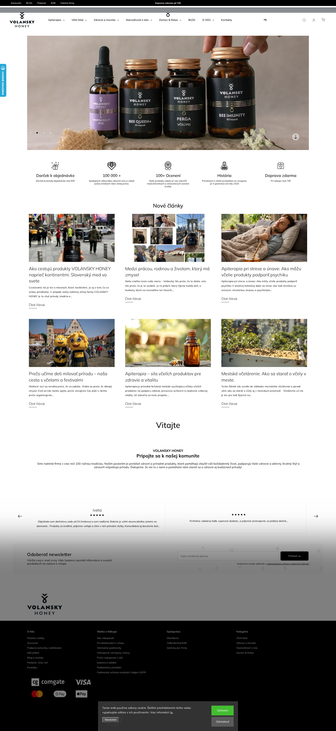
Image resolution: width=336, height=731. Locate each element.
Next (316, 402)
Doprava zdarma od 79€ (168, 3)
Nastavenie (110, 719)
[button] (35, 35)
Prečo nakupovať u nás (110, 543)
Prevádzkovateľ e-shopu (110, 528)
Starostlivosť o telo (246, 533)
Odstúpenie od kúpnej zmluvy (113, 538)
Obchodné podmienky (109, 533)
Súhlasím (222, 710)
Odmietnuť (222, 721)
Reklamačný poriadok (109, 553)
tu (171, 712)
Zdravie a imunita (246, 528)
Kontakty (32, 553)
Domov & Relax (245, 538)
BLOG (29, 3)
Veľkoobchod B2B (177, 528)
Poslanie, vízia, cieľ (37, 548)
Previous (20, 402)
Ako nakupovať (105, 523)
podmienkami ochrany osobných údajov (288, 449)
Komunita (16, 3)
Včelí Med (241, 523)
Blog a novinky (35, 543)
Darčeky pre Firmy (177, 533)
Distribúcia (172, 523)
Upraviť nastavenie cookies (168, 602)
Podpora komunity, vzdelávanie (44, 533)
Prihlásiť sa (294, 441)
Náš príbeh (33, 538)
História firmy (67, 3)
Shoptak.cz (185, 607)
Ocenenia (32, 528)
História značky (35, 523)
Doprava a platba (106, 548)
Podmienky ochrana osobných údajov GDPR (121, 558)
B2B (53, 3)
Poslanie (41, 3)
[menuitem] (56, 20)
